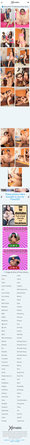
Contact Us (7, 440)
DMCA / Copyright (15, 441)
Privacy (18, 440)
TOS (13, 440)
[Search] (28, 2)
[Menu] (1, 2)
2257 (23, 440)
